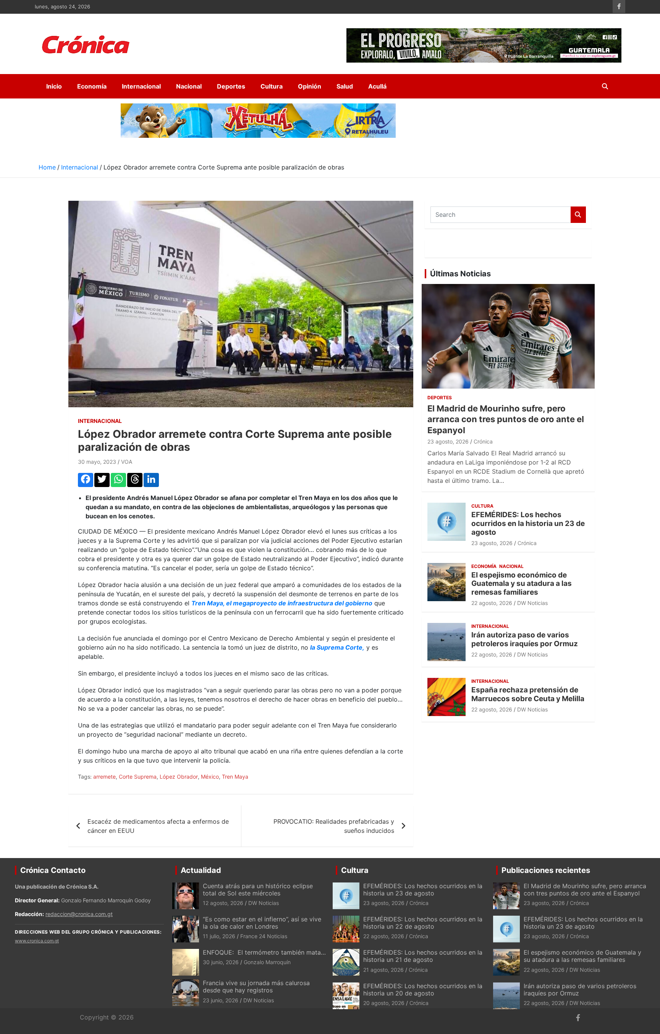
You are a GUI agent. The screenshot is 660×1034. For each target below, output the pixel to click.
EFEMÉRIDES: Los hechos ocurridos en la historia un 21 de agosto (422, 956)
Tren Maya (235, 776)
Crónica (483, 441)
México (210, 776)
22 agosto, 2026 (491, 603)
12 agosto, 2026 (223, 903)
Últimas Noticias (460, 273)
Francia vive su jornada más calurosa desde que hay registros (256, 986)
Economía (92, 86)
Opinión (309, 86)
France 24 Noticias (263, 936)
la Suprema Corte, (337, 647)
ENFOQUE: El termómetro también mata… (264, 952)
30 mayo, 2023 (97, 461)
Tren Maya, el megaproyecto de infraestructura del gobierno (281, 603)
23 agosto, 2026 (448, 441)
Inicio (54, 86)
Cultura (271, 86)
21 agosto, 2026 (383, 969)
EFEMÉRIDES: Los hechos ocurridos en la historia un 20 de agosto (422, 989)
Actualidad (201, 870)
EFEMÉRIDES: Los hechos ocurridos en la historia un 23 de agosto (528, 523)
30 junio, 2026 (221, 962)
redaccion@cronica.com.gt (79, 914)
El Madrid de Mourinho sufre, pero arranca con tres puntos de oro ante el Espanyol (505, 419)
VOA (126, 461)
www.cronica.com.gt (37, 941)
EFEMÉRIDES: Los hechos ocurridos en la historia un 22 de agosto (422, 922)
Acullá (377, 86)
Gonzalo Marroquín (267, 962)
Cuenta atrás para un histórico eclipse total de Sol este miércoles (258, 889)
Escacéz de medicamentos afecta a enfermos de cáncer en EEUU (158, 826)
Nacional (189, 86)
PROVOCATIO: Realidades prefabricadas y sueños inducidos (333, 826)
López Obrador (179, 776)
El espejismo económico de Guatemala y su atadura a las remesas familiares (521, 584)
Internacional (141, 86)
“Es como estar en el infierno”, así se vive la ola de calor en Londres (262, 922)
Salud (344, 86)
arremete (104, 776)
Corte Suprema (138, 776)
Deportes (231, 86)
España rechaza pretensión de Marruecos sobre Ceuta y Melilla (527, 694)
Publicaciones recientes (545, 870)
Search (578, 214)
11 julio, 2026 (219, 936)
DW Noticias (532, 603)
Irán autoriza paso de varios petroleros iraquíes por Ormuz (524, 639)
